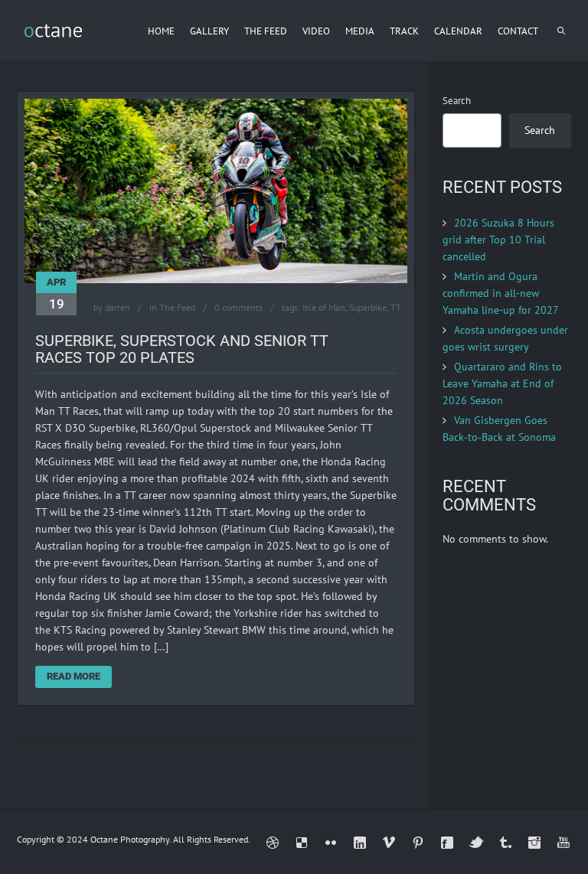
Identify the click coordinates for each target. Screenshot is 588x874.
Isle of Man (323, 307)
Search (457, 100)
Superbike (368, 307)
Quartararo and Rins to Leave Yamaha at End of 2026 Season (502, 383)
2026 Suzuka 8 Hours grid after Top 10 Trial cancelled (498, 239)
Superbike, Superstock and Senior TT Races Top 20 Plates (181, 349)
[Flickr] (330, 842)
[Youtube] (563, 842)
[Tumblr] (505, 842)
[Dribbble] (272, 842)
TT (395, 307)
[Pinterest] (418, 842)
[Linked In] (360, 842)
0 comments (238, 307)
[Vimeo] (389, 842)
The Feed (177, 307)
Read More (73, 676)
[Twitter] (476, 842)
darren (117, 307)
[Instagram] (534, 842)
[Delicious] (301, 842)
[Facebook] (447, 842)
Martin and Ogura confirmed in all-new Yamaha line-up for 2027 (501, 293)
